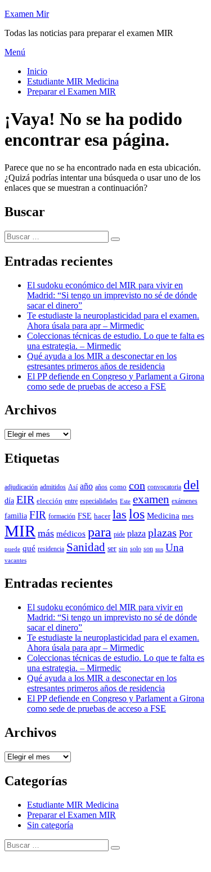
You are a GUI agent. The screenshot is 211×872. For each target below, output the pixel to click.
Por (185, 533)
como (118, 487)
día (9, 501)
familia (16, 516)
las (120, 514)
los (137, 514)
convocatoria (164, 487)
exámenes (184, 501)
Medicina (163, 515)
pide (119, 534)
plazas (162, 532)
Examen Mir (27, 14)
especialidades (99, 501)
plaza (136, 533)
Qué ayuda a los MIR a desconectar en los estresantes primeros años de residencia (102, 361)
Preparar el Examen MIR (71, 91)
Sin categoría (50, 825)
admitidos (53, 487)
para (99, 532)
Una (174, 547)
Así (73, 487)
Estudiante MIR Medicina (73, 81)
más (46, 533)
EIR (25, 500)
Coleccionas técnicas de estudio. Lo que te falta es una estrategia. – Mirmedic (115, 341)
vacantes (15, 560)
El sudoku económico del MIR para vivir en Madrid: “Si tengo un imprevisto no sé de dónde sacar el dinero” (112, 295)
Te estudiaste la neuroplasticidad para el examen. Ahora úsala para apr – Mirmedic (113, 320)
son (148, 549)
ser (111, 548)
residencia (51, 549)
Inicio (37, 71)
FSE (85, 515)
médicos (71, 533)
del (191, 484)
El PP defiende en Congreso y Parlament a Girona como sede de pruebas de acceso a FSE (115, 381)
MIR (20, 531)
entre (71, 501)
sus (159, 549)
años (101, 487)
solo (135, 549)
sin (123, 549)
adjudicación (21, 487)
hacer (102, 516)
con (137, 485)
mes (188, 516)
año (86, 486)
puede (12, 549)
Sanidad (85, 547)
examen (151, 499)
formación (61, 516)
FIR (37, 515)
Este (125, 501)
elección (49, 501)
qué (29, 548)
